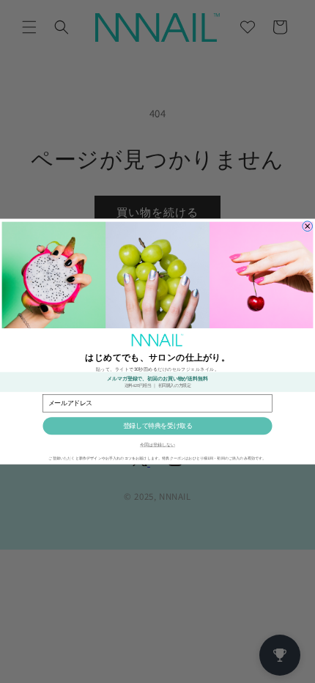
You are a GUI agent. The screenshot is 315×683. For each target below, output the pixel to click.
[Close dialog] (308, 226)
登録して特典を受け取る (158, 426)
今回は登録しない (157, 445)
